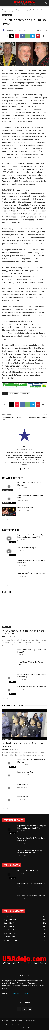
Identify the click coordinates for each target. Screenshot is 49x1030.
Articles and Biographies (16, 10)
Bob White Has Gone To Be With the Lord (31, 687)
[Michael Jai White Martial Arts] (9, 874)
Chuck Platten (25, 393)
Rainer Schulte (22, 784)
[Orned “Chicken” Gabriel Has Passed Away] (9, 665)
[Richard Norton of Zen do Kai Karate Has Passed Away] (9, 678)
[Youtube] (28, 468)
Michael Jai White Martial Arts (28, 871)
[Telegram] (32, 36)
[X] (11, 36)
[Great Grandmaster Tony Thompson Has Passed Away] (9, 653)
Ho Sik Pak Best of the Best (36, 417)
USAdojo (10, 30)
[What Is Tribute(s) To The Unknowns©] (9, 577)
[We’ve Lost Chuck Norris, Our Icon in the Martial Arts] (9, 564)
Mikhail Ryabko (22, 797)
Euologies (8, 592)
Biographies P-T (30, 10)
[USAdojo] (3, 30)
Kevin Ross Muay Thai (25, 507)
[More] (43, 36)
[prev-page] (3, 519)
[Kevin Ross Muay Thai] (9, 511)
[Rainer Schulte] (9, 788)
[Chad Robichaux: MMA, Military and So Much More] (9, 499)
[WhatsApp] (27, 36)
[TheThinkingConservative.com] (24, 960)
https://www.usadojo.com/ (24, 449)
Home (4, 10)
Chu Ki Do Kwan (14, 393)
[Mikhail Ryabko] (9, 800)
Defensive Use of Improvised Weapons (31, 895)
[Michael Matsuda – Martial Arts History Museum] (9, 486)
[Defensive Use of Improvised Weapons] (9, 899)
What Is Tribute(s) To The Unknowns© (31, 573)
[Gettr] (17, 36)
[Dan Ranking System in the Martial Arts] (9, 887)
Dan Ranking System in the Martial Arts (31, 883)
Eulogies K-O (6, 627)
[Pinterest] (38, 36)
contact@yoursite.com (19, 993)
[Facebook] (22, 36)
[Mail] (24, 1009)
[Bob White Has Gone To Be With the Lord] (9, 690)
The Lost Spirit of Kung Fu (26, 548)
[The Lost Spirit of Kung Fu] (9, 551)
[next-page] (7, 519)
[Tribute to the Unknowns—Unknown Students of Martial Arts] (9, 854)
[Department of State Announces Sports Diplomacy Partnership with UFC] (9, 538)
